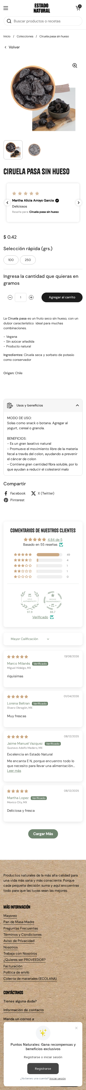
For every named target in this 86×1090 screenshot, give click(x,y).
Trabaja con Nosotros (20, 953)
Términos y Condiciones (22, 934)
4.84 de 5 (55, 539)
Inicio (7, 36)
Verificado (40, 617)
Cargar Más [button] (43, 833)
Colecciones (25, 36)
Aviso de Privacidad (18, 941)
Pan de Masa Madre (18, 922)
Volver (14, 47)
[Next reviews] (79, 203)
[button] (78, 8)
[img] (17, 657)
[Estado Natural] (42, 8)
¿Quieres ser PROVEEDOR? (24, 959)
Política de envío (16, 972)
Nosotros (10, 947)
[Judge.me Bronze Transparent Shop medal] (53, 600)
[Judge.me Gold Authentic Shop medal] (30, 600)
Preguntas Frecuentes (20, 928)
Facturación (12, 966)
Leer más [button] (14, 770)
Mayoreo (10, 915)
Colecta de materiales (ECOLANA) (30, 978)
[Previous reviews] (7, 203)
